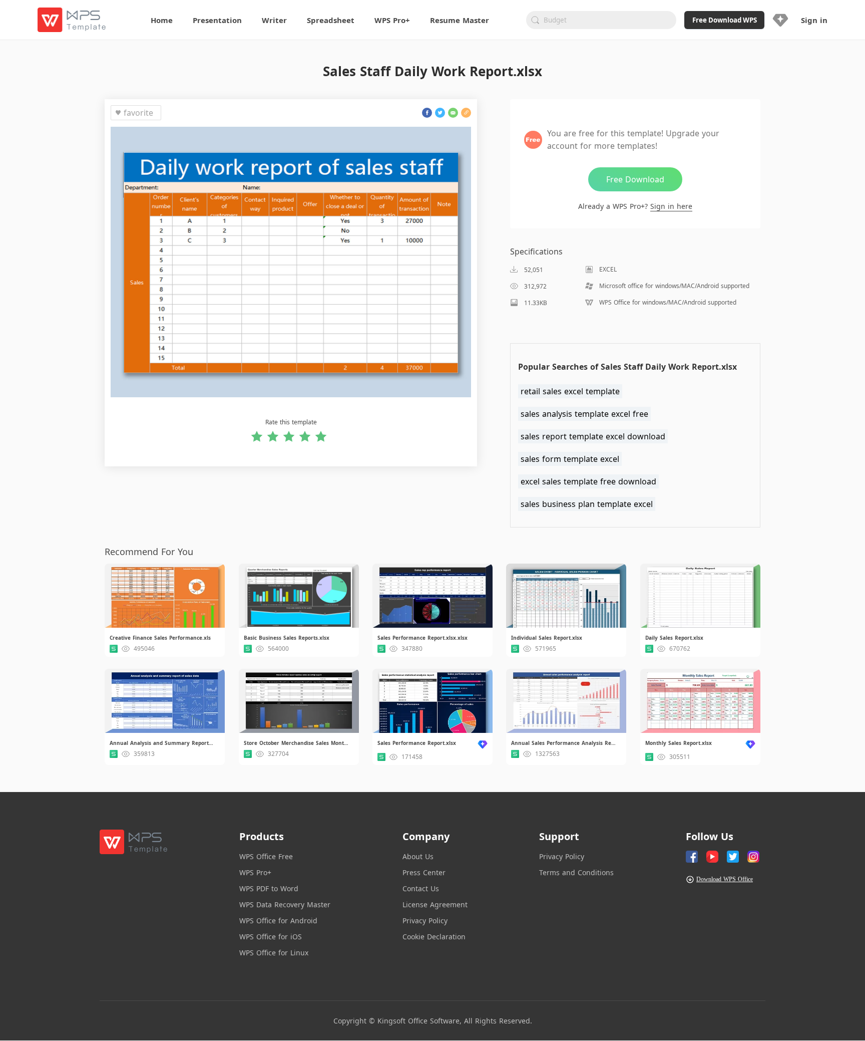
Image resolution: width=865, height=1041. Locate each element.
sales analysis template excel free (584, 413)
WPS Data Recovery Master (284, 904)
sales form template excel (570, 458)
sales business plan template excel (587, 503)
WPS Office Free (266, 856)
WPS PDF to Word (268, 888)
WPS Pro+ (255, 872)
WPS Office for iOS (270, 936)
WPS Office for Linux (273, 952)
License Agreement (435, 904)
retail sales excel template (570, 391)
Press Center (424, 872)
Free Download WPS (724, 20)
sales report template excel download (593, 436)
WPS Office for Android (278, 920)
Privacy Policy (425, 920)
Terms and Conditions (576, 872)
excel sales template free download (588, 481)
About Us (418, 856)
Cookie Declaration (434, 936)
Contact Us (420, 888)
